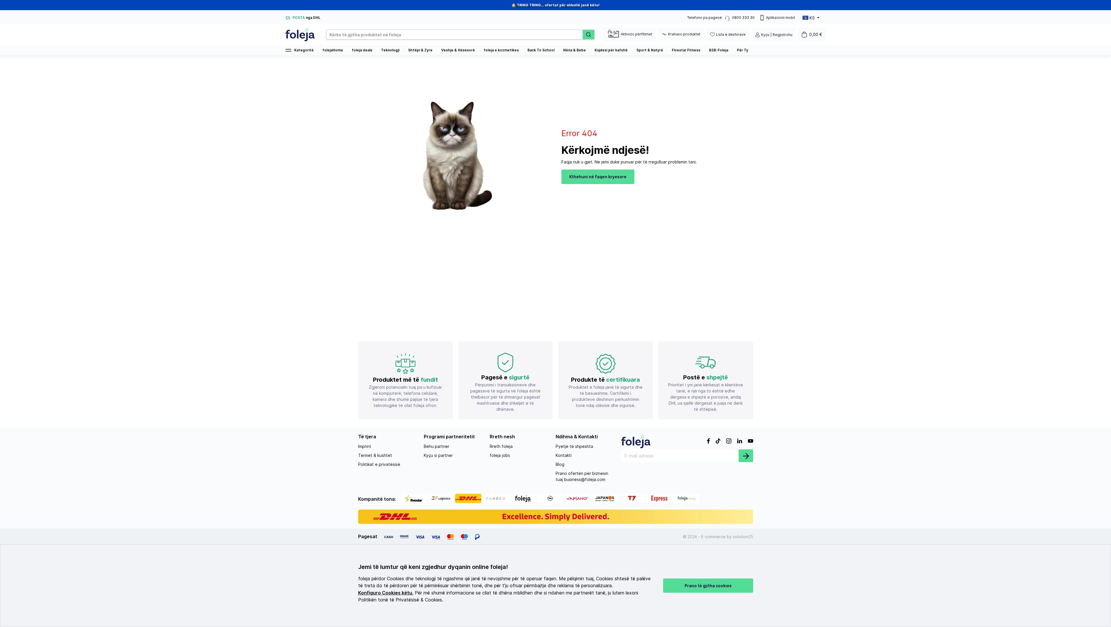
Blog (560, 464)
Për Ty (742, 50)
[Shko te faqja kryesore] (300, 35)
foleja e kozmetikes (501, 50)
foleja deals (362, 50)
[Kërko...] (588, 34)
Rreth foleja (501, 446)
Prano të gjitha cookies (708, 585)
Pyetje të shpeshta (574, 446)
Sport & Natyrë (649, 50)
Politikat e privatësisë (379, 464)
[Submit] (746, 455)
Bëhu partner (436, 446)
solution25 (743, 536)
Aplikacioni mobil (780, 17)
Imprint (364, 446)
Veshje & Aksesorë (458, 50)
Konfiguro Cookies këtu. (385, 592)
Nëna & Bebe (574, 50)
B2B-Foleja (718, 50)
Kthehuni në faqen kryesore (598, 176)
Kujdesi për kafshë (611, 50)
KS (812, 17)
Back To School (540, 50)
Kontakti (564, 455)
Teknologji (390, 50)
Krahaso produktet (684, 34)
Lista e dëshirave (731, 34)
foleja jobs (500, 455)
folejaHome (332, 50)
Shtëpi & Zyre (420, 50)
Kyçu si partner (438, 455)
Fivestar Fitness (686, 50)
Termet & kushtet (375, 455)
